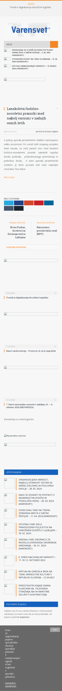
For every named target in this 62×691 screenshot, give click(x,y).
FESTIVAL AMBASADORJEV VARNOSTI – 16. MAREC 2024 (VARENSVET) (34, 67)
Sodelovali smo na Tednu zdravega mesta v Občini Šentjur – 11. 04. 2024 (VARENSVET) (38, 513)
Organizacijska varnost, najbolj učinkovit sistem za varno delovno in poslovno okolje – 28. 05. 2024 (36, 484)
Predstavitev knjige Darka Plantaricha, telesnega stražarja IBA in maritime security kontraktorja (35, 590)
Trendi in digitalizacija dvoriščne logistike (30, 7)
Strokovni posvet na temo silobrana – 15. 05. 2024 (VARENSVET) (35, 60)
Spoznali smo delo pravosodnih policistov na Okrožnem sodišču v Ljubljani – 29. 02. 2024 (38, 529)
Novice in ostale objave (47, 131)
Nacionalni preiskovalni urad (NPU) (47, 230)
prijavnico (24, 617)
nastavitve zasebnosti (10, 684)
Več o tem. (9, 177)
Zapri (55, 629)
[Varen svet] (31, 29)
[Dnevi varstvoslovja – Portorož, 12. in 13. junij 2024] (31, 330)
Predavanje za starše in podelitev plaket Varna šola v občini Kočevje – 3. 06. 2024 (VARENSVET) (32, 52)
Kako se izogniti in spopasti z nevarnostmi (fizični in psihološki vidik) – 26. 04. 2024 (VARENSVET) (37, 499)
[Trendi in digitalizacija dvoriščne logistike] (31, 276)
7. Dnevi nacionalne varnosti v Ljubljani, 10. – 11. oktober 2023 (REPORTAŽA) (29, 406)
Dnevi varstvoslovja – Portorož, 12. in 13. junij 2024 (31, 350)
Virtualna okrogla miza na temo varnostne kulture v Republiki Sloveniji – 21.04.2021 (37, 574)
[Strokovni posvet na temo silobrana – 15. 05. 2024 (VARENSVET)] (7, 60)
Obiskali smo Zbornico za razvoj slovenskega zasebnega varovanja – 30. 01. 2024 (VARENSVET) (37, 544)
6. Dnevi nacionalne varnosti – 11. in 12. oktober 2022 (37, 559)
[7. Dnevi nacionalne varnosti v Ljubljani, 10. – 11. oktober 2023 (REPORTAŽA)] (31, 383)
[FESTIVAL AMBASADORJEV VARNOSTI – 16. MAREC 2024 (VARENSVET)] (7, 67)
